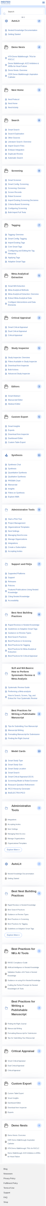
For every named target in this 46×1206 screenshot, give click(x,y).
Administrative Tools (23, 509)
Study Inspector (20, 348)
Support (7, 1193)
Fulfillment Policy (11, 1183)
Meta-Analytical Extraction (20, 275)
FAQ (5, 1197)
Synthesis (16, 455)
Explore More (12, 850)
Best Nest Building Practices (21, 614)
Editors (15, 386)
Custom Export (19, 416)
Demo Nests (18, 47)
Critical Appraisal (21, 318)
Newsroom (8, 1174)
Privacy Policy (9, 1178)
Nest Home (17, 90)
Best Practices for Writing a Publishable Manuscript (23, 714)
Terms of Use (9, 1188)
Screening (17, 170)
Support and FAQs (21, 564)
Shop (6, 1202)
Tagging (15, 225)
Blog (5, 1169)
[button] (43, 2)
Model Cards (18, 751)
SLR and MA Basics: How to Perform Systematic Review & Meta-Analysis (23, 673)
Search (15, 120)
